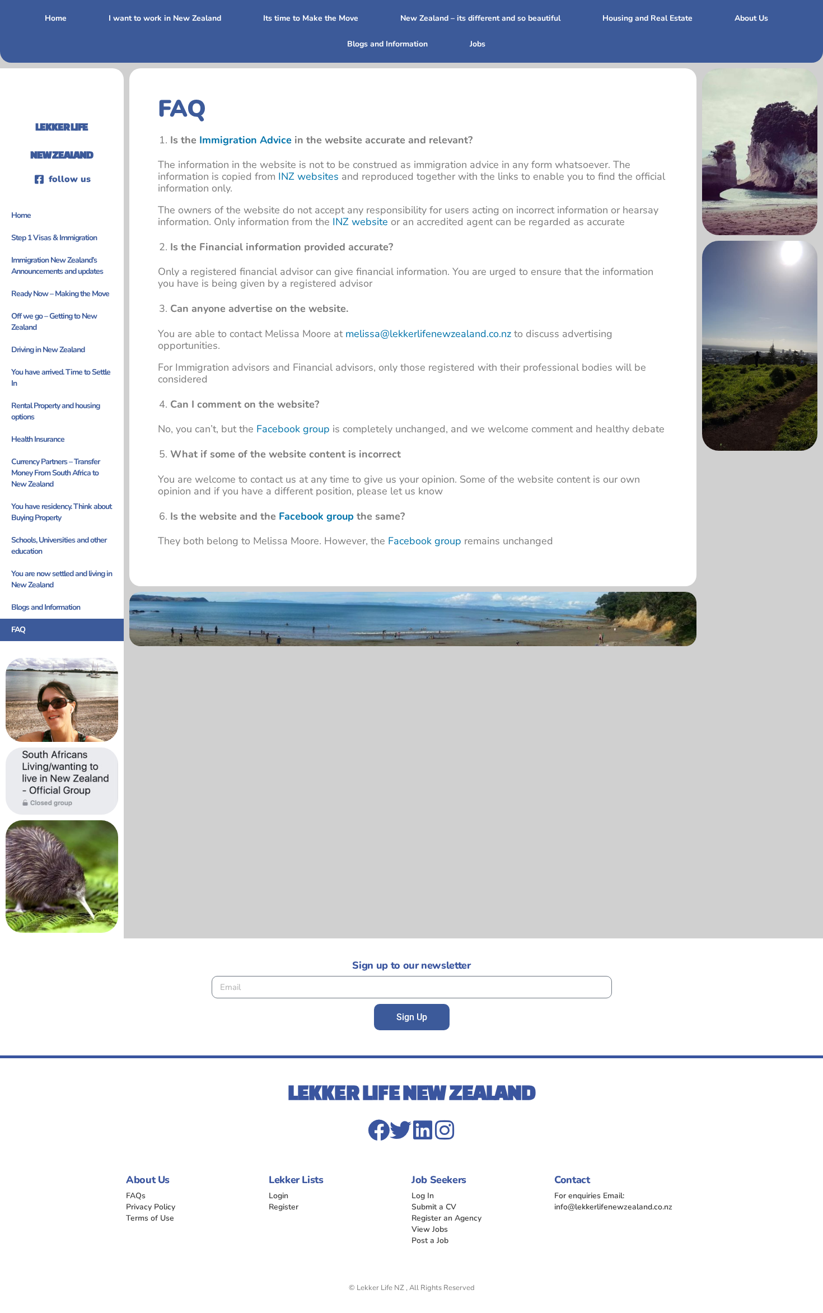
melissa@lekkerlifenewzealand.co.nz (428, 333)
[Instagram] (444, 1130)
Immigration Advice (245, 140)
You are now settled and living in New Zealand (61, 579)
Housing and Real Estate (647, 18)
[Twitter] (401, 1130)
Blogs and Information (387, 44)
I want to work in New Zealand (165, 18)
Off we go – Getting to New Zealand (54, 322)
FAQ (18, 629)
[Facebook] (379, 1130)
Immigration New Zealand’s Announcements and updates (57, 266)
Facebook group (293, 429)
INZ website (360, 221)
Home (56, 18)
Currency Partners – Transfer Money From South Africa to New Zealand (55, 472)
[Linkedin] (422, 1130)
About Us (751, 18)
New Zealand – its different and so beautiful (480, 18)
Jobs (477, 44)
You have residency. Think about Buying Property (61, 512)
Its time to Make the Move (310, 18)
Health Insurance (37, 439)
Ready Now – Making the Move (60, 293)
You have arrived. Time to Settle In (60, 378)
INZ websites (308, 176)
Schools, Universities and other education (58, 546)
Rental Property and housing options (55, 411)
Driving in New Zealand (48, 349)
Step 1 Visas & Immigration (54, 237)
